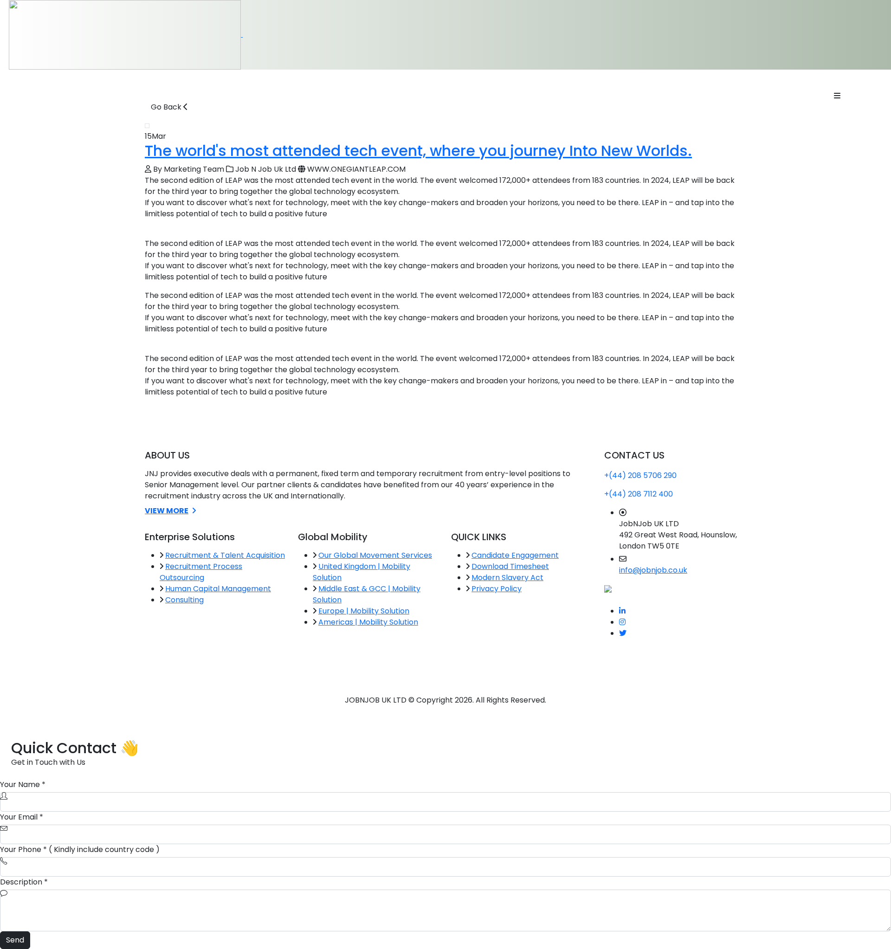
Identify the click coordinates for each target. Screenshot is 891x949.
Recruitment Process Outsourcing (201, 572)
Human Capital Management (218, 588)
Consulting (184, 599)
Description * (24, 882)
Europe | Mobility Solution (363, 611)
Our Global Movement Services (375, 555)
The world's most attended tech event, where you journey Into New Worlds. (418, 150)
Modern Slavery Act (507, 577)
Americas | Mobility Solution (368, 622)
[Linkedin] (622, 611)
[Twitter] (622, 633)
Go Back (167, 107)
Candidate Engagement (515, 555)
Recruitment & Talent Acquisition (225, 555)
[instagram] (622, 622)
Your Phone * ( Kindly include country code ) (80, 849)
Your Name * (22, 784)
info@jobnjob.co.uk (653, 570)
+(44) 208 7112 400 (638, 494)
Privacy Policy (496, 588)
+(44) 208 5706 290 (640, 475)
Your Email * (21, 817)
